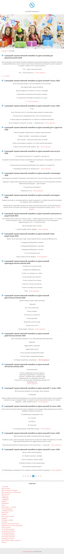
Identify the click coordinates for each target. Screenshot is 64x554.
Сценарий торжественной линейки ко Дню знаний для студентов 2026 (33, 128)
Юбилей (4, 514)
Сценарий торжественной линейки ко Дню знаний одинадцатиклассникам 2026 (26, 262)
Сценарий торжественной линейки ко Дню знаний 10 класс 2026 (32, 406)
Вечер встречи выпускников (10, 524)
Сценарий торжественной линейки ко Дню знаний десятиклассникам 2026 (26, 296)
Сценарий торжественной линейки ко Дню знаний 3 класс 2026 (32, 106)
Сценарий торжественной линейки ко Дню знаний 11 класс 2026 (32, 388)
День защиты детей (8, 516)
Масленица (5, 503)
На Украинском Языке (8, 531)
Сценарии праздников (28, 551)
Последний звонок (7, 511)
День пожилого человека (9, 490)
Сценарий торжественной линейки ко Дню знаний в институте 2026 (32, 152)
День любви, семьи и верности (11, 540)
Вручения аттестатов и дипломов (12, 525)
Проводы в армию (7, 520)
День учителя (6, 488)
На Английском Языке (8, 535)
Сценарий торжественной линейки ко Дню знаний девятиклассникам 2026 (26, 334)
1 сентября (6, 76)
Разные (4, 542)
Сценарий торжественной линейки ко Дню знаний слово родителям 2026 (29, 235)
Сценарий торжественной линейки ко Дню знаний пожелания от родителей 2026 (33, 214)
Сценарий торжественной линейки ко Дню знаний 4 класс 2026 (32, 81)
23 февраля (5, 499)
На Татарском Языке (8, 529)
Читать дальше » (40, 73)
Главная (4, 51)
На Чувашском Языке (8, 537)
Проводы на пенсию (8, 538)
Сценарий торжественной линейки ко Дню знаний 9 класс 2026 (32, 433)
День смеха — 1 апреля (9, 507)
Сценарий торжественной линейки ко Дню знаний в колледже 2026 (32, 196)
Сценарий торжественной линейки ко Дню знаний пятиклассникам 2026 (26, 365)
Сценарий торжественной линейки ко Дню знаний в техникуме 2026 (32, 174)
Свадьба (4, 518)
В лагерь (4, 522)
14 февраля (5, 498)
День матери (6, 494)
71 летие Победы (7, 509)
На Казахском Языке (8, 533)
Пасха (3, 505)
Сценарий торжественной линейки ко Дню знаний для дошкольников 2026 (28, 56)
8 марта (4, 501)
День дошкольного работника (11, 492)
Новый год (5, 496)
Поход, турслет (6, 527)
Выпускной (5, 512)
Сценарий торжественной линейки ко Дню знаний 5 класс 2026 (32, 449)
